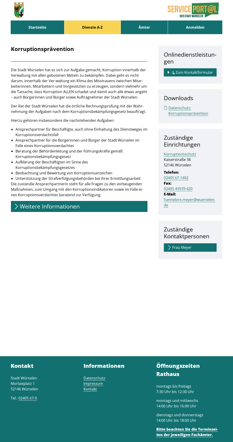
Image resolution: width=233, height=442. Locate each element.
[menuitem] (37, 27)
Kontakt (90, 388)
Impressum (93, 383)
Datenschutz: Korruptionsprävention (188, 110)
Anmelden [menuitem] (195, 27)
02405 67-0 (27, 398)
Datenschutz (94, 378)
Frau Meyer (182, 247)
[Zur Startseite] (19, 10)
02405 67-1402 (176, 177)
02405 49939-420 (178, 188)
